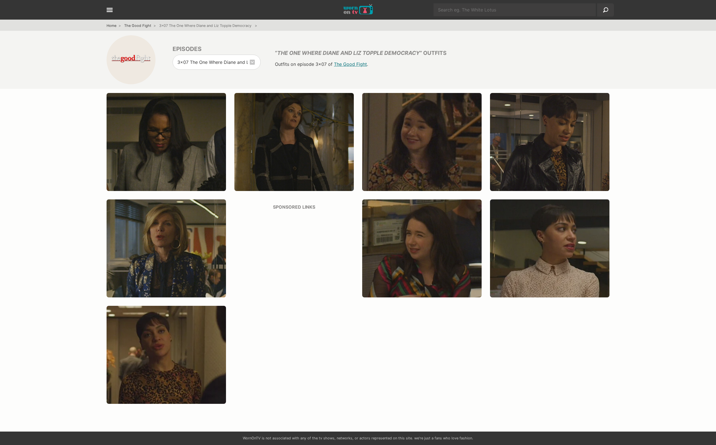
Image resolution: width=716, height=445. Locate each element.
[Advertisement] (294, 254)
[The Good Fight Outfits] (131, 59)
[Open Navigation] (109, 10)
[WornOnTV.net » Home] (358, 10)
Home (111, 26)
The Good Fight (137, 26)
